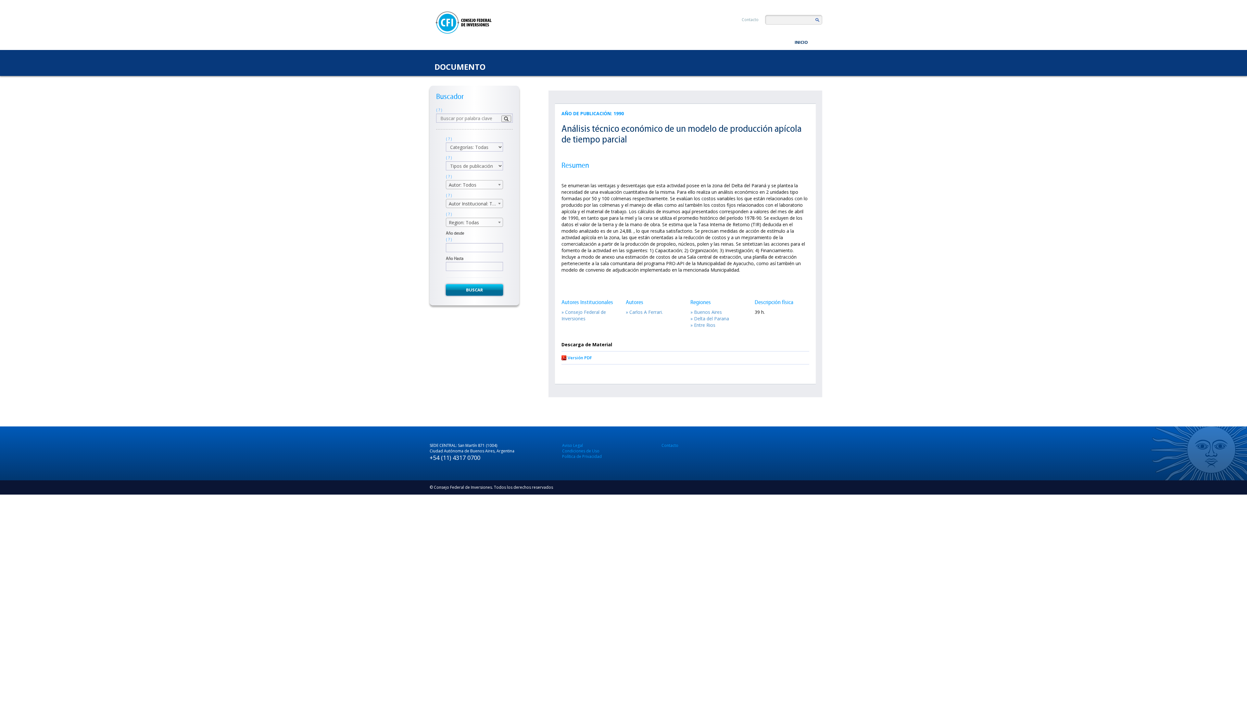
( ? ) (439, 110)
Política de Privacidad (582, 456)
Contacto (750, 19)
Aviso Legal (572, 445)
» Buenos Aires (706, 312)
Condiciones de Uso (580, 451)
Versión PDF (580, 358)
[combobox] (474, 184)
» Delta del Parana (709, 318)
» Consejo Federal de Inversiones (583, 315)
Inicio (801, 42)
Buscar (474, 290)
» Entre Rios (702, 325)
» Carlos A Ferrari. (644, 312)
